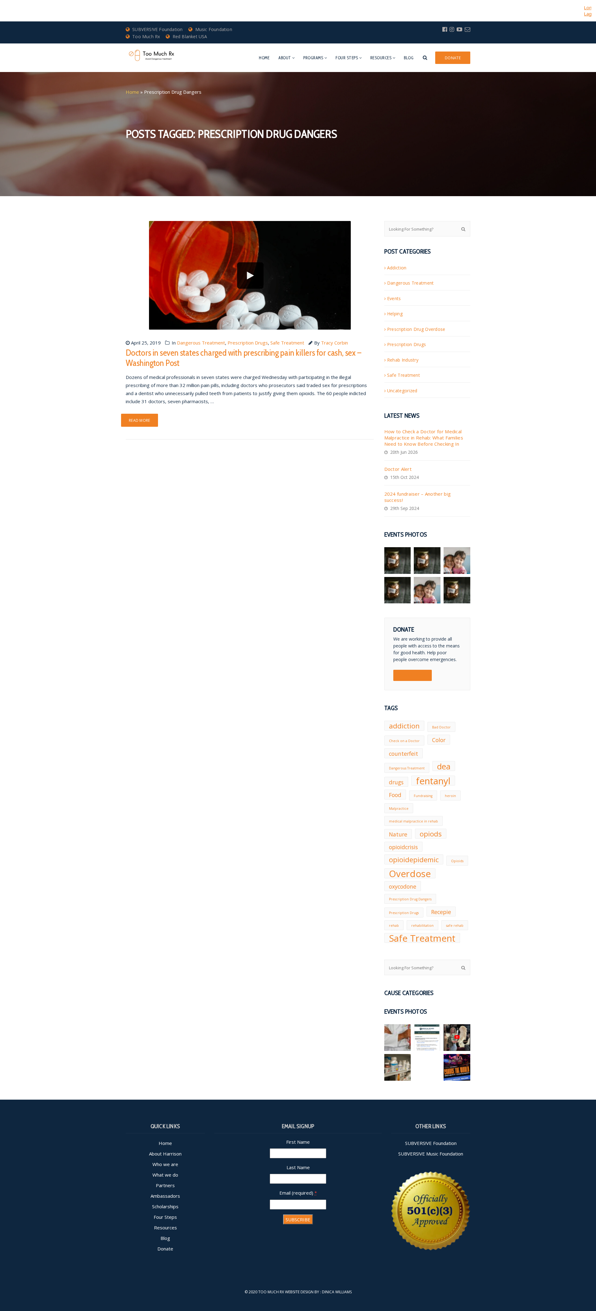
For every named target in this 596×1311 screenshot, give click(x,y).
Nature (398, 834)
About (284, 57)
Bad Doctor (441, 727)
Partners (165, 1185)
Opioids (457, 861)
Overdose (410, 873)
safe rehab (454, 925)
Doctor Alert (398, 469)
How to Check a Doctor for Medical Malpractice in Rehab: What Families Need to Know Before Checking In (423, 437)
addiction (404, 726)
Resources (381, 57)
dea (443, 766)
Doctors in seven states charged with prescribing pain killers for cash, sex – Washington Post (243, 357)
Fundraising (423, 796)
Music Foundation (213, 29)
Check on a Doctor (404, 741)
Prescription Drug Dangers (410, 899)
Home (264, 57)
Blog (408, 57)
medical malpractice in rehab (413, 821)
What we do (165, 1175)
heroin (450, 796)
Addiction (397, 268)
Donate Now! (412, 675)
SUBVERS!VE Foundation (157, 29)
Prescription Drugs (248, 343)
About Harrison (165, 1154)
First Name (298, 1142)
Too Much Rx (146, 36)
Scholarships (165, 1206)
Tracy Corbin (334, 343)
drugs (396, 782)
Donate (165, 1249)
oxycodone (402, 886)
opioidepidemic (414, 859)
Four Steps (347, 57)
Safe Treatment (287, 343)
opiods (431, 834)
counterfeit (403, 753)
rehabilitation (422, 925)
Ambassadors (165, 1196)
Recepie (441, 912)
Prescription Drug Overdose (416, 329)
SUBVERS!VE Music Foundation (430, 1154)
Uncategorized (402, 391)
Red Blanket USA (190, 36)
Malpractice (399, 808)
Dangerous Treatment (201, 343)
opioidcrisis (403, 847)
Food (395, 795)
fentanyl (433, 781)
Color (438, 740)
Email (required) (298, 1193)
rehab (394, 925)
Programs (313, 57)
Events (394, 298)
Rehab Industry (402, 360)
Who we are (165, 1164)
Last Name (298, 1167)
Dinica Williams (337, 1292)
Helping (395, 314)
